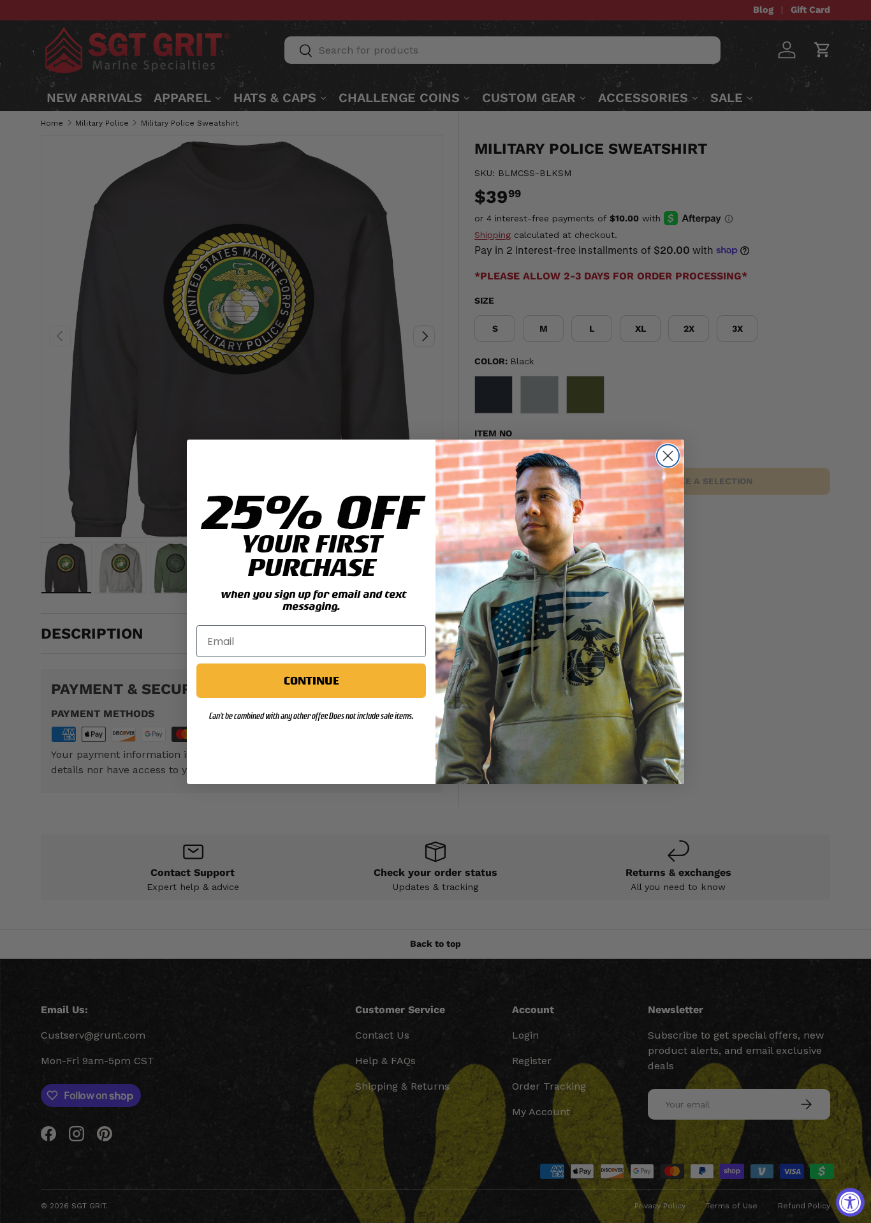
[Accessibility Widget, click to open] (850, 1202)
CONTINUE (311, 680)
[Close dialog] (668, 456)
